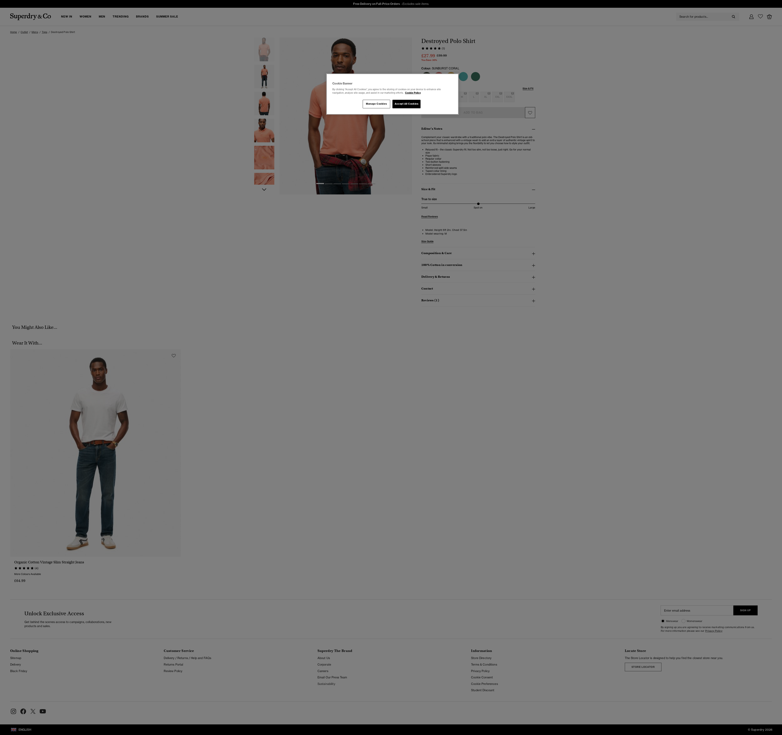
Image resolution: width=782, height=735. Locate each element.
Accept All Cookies (406, 103)
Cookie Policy (413, 92)
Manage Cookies (376, 103)
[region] (392, 94)
